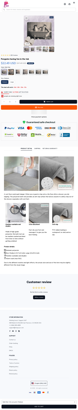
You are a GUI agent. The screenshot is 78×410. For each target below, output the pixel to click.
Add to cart (39, 406)
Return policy (13, 370)
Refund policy (13, 374)
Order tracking (13, 343)
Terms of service (14, 363)
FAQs (10, 347)
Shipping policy (13, 367)
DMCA (11, 350)
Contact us (12, 340)
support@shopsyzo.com (16, 328)
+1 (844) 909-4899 (15, 325)
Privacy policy (13, 359)
